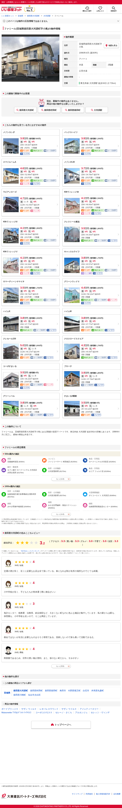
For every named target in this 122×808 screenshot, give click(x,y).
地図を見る (112, 45)
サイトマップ (77, 794)
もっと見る (60, 666)
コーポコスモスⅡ (44, 712)
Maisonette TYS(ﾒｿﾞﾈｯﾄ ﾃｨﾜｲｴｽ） (16, 712)
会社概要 (117, 794)
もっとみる (60, 479)
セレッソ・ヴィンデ (100, 712)
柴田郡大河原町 (33, 16)
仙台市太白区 (34, 695)
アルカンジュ (81, 712)
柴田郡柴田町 (74, 110)
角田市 (63, 691)
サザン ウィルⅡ (28, 709)
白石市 (86, 691)
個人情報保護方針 (103, 794)
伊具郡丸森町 (97, 691)
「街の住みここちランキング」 (30, 551)
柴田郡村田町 (50, 110)
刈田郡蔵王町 (74, 691)
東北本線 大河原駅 (89, 83)
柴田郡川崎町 (19, 695)
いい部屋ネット (7, 16)
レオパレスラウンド (49, 709)
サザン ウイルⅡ (69, 709)
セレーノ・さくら (63, 712)
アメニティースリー (89, 709)
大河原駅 (47, 16)
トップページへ (63, 724)
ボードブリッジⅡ (9, 709)
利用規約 (89, 794)
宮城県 (20, 16)
